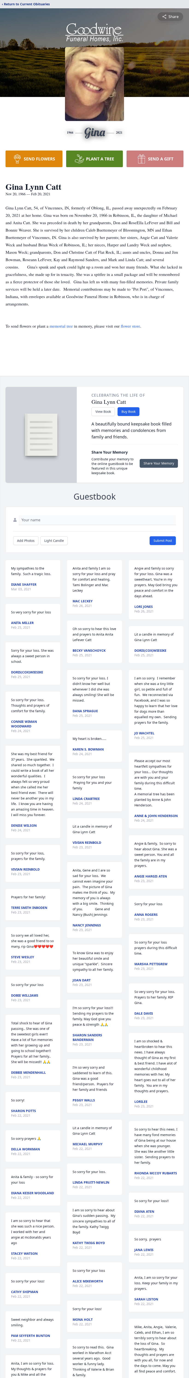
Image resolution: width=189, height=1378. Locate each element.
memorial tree (61, 326)
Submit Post (163, 540)
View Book (103, 411)
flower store (130, 326)
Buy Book (128, 411)
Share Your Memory (159, 463)
